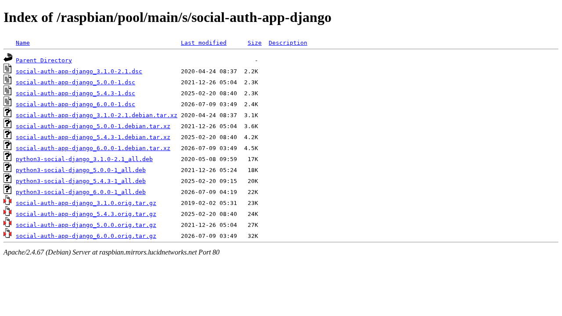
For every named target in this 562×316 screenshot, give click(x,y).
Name (23, 43)
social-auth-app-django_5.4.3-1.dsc (75, 93)
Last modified (204, 43)
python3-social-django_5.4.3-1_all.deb (81, 181)
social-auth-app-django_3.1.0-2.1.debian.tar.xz (96, 115)
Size (255, 43)
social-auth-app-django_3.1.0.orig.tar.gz (86, 203)
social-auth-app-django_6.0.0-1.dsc (75, 104)
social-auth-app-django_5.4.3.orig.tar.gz (86, 214)
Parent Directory (44, 60)
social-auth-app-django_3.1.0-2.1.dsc (79, 71)
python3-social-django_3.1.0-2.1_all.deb (84, 159)
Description (288, 43)
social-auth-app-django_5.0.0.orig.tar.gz (86, 225)
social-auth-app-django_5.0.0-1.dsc (75, 82)
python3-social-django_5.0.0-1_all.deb (81, 170)
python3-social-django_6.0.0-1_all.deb (81, 192)
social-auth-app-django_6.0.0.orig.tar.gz (86, 236)
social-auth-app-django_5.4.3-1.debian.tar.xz (93, 137)
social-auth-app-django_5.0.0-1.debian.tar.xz (93, 126)
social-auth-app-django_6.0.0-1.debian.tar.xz (93, 148)
